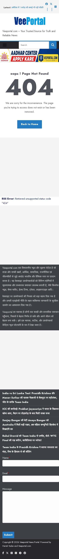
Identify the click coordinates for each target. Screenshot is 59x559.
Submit (8, 535)
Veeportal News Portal (29, 542)
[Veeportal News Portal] (29, 51)
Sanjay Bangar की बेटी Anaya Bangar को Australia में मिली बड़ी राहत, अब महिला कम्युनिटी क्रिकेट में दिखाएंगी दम (30, 425)
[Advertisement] (29, 167)
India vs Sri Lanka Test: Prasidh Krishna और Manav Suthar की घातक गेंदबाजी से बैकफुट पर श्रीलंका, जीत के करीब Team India (29, 398)
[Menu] (4, 45)
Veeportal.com (9, 268)
